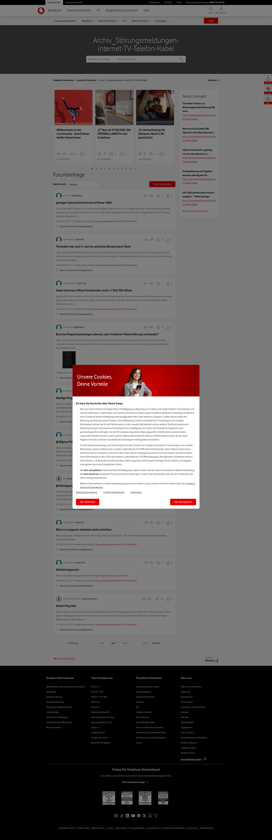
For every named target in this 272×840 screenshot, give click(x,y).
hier (125, 416)
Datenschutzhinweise (86, 492)
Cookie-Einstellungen (114, 492)
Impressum (136, 492)
